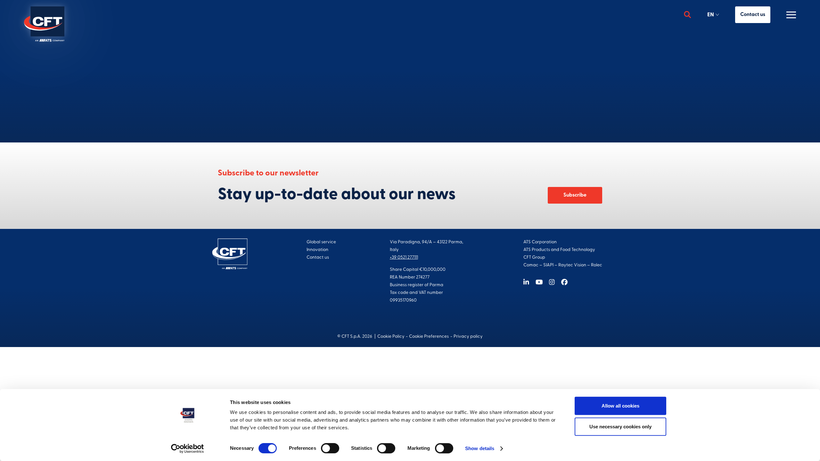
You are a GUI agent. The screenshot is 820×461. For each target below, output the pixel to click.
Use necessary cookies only (620, 426)
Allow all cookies (620, 405)
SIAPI (548, 265)
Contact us (752, 14)
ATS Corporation (540, 242)
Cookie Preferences (429, 336)
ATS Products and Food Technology (559, 249)
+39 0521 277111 (404, 257)
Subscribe (574, 195)
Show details (479, 448)
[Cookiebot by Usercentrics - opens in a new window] (188, 448)
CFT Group (534, 257)
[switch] (330, 448)
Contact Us (410, 106)
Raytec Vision (572, 265)
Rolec (596, 265)
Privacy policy (468, 336)
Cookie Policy (391, 336)
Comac (530, 265)
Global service (321, 242)
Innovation (317, 249)
